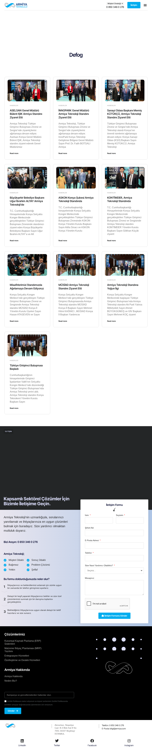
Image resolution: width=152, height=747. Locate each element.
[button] (145, 5)
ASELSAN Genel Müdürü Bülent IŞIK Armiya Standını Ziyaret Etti (26, 114)
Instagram (129, 745)
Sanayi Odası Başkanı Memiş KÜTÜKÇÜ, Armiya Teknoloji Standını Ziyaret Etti (124, 114)
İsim (87, 515)
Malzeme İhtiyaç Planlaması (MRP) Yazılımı (22, 650)
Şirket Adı (89, 528)
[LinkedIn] (22, 741)
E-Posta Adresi (92, 540)
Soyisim (120, 515)
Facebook (92, 745)
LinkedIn (22, 745)
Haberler (14, 105)
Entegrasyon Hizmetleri (16, 655)
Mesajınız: (90, 578)
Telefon (88, 553)
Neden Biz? (10, 681)
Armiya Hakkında (13, 676)
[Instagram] (129, 741)
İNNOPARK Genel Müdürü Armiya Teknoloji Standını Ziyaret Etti (73, 114)
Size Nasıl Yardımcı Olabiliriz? (99, 565)
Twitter (57, 745)
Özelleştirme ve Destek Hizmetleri (22, 660)
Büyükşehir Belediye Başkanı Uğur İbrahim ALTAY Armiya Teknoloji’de (27, 201)
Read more (14, 153)
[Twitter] (57, 741)
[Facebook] (92, 741)
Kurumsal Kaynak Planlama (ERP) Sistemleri (22, 642)
